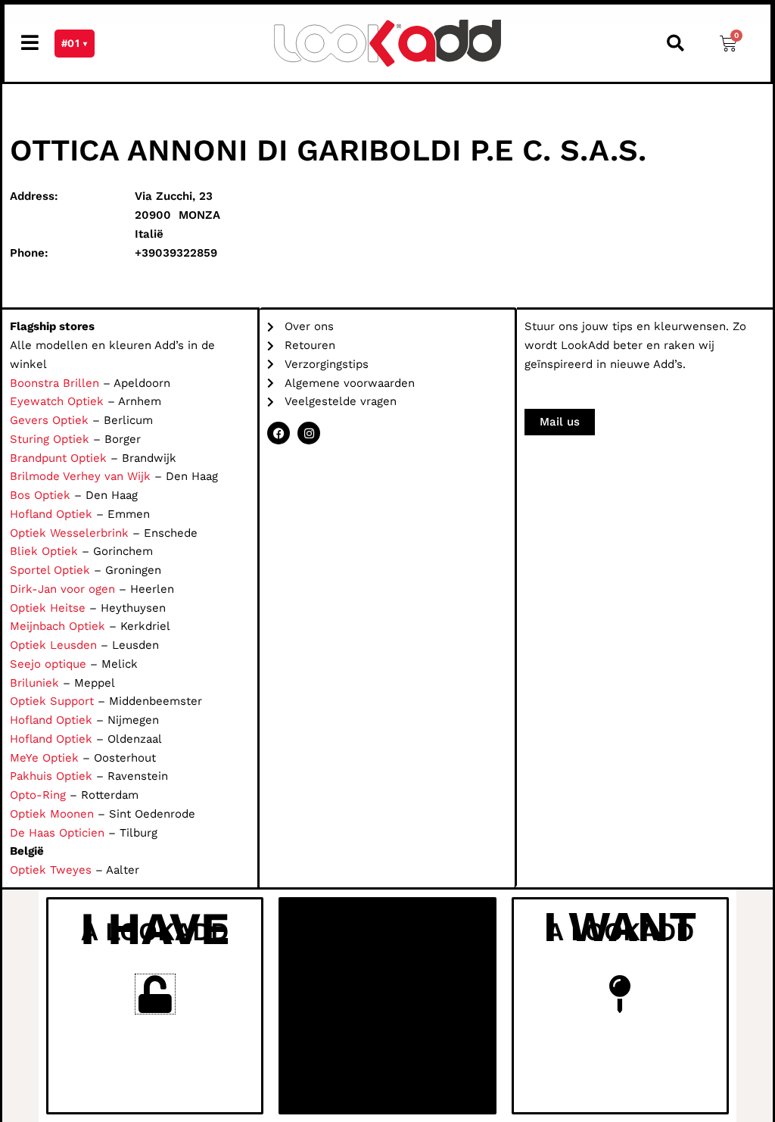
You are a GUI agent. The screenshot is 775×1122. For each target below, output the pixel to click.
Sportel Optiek (50, 570)
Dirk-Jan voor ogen (62, 589)
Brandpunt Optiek (58, 458)
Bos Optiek (40, 495)
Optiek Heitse (48, 608)
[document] (387, 1006)
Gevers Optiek (49, 420)
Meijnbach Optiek (57, 626)
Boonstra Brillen (54, 383)
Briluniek (34, 683)
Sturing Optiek (49, 439)
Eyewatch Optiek (57, 401)
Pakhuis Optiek (51, 776)
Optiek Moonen (52, 814)
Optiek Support (52, 701)
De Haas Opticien (57, 833)
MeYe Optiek (44, 758)
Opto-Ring (38, 795)
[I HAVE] (155, 994)
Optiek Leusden (53, 645)
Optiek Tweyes (51, 870)
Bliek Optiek (44, 551)
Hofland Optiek (51, 514)
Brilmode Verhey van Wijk (80, 476)
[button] (675, 43)
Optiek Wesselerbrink (69, 533)
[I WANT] (620, 994)
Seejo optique (48, 664)
